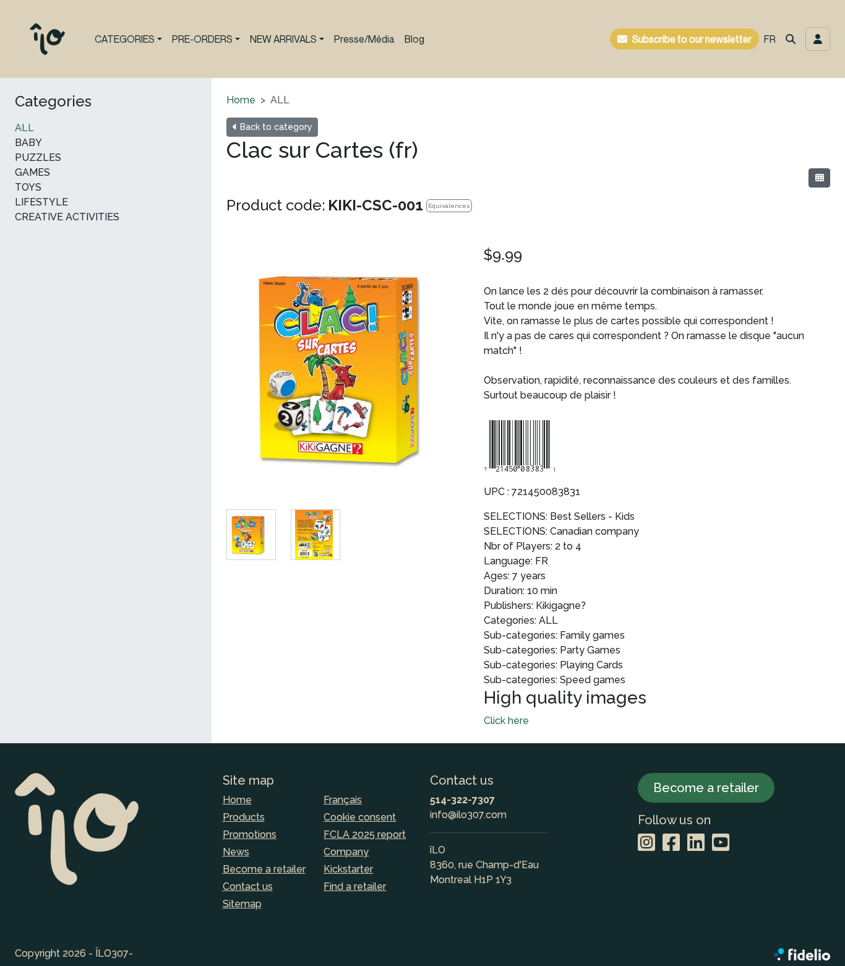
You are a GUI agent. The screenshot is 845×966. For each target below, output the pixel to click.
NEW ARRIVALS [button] (283, 39)
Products (244, 817)
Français (343, 800)
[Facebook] (671, 843)
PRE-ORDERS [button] (202, 39)
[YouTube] (720, 843)
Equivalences (449, 205)
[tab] (251, 534)
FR (770, 39)
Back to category (275, 127)
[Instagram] (646, 843)
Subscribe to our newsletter (692, 39)
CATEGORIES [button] (125, 39)
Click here (506, 721)
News (236, 852)
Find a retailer (355, 886)
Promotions (250, 834)
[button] (790, 39)
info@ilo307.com (468, 815)
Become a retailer (264, 869)
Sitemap (242, 904)
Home (240, 100)
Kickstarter (348, 869)
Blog (414, 39)
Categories (53, 101)
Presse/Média (364, 39)
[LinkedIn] (696, 843)
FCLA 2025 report (365, 834)
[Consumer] (819, 178)
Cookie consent (360, 817)
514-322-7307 (462, 800)
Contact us (248, 886)
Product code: (275, 205)
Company (346, 852)
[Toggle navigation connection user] (817, 39)
